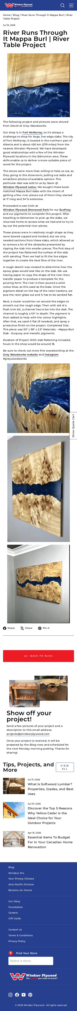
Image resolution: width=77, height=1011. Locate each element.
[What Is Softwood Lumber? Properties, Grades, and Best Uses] (14, 786)
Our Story (14, 901)
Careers (13, 912)
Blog (16, 15)
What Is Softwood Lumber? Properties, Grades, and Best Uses (51, 789)
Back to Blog (41, 656)
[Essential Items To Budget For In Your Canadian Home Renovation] (14, 839)
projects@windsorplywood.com (28, 733)
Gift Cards (14, 918)
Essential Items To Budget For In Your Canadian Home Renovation (50, 842)
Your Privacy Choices (21, 878)
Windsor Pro (16, 873)
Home (7, 15)
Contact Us (15, 929)
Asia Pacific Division (21, 884)
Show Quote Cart (73, 425)
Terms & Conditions (20, 935)
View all (65, 767)
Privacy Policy (16, 941)
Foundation (15, 907)
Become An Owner (20, 890)
